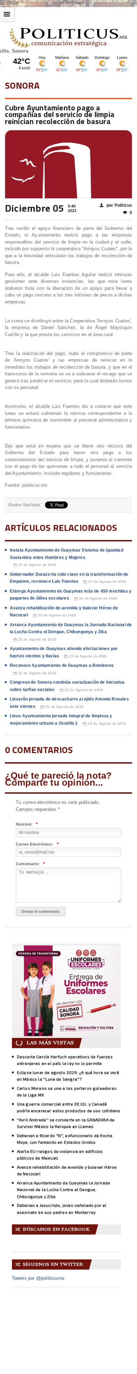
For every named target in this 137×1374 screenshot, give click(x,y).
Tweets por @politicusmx (38, 1278)
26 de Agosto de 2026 (95, 598)
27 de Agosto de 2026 (35, 565)
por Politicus (115, 205)
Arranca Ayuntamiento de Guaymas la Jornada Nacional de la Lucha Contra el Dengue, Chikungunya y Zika (63, 1189)
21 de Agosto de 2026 (81, 690)
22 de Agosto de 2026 (35, 673)
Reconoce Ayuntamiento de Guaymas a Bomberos (62, 665)
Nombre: (27, 824)
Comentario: (30, 864)
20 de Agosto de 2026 (62, 707)
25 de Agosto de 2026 (54, 615)
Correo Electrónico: (37, 844)
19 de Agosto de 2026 (104, 724)
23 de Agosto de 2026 (85, 656)
